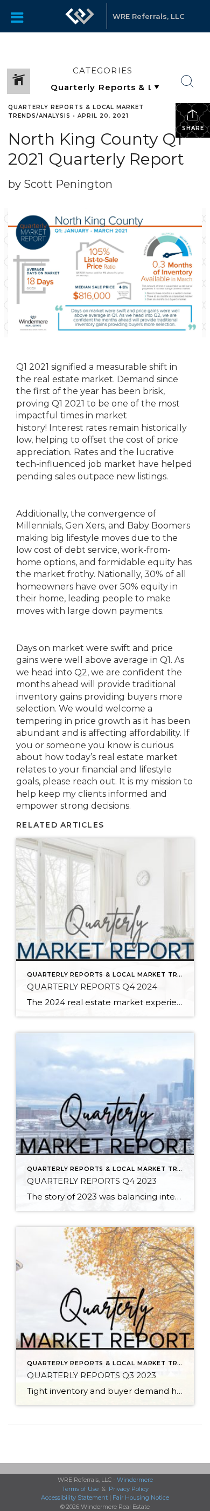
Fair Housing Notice (141, 1497)
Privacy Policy (129, 1489)
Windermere (135, 1479)
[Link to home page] (79, 16)
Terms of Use (80, 1489)
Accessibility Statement (74, 1497)
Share (193, 128)
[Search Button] (187, 81)
